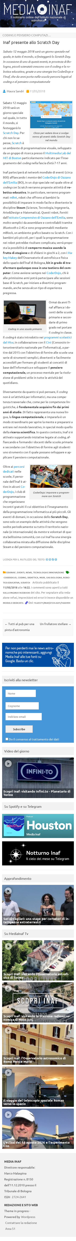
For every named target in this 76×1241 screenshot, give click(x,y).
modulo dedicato (13, 602)
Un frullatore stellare (55, 624)
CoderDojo (54, 273)
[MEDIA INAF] (38, 14)
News (29, 572)
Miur (42, 577)
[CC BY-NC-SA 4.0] (51, 559)
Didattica (32, 577)
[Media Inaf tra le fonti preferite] (38, 668)
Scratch (17, 143)
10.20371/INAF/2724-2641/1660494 (52, 602)
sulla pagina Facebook (16, 592)
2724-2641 (19, 1197)
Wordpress (28, 1217)
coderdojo (10, 577)
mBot (13, 197)
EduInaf (11, 572)
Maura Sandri (15, 91)
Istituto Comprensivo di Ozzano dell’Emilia (36, 217)
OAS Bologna (54, 577)
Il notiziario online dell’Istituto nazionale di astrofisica (38, 18)
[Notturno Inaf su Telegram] (38, 866)
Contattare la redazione (21, 1223)
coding (22, 577)
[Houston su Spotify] (38, 839)
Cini (48, 342)
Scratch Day (11, 133)
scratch (25, 582)
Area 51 (10, 1228)
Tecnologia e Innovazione (48, 572)
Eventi (20, 572)
